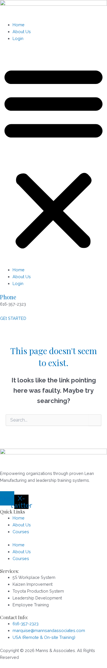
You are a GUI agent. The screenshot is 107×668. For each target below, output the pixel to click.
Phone (8, 297)
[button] (53, 157)
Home (19, 24)
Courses (21, 531)
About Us (22, 31)
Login (18, 38)
